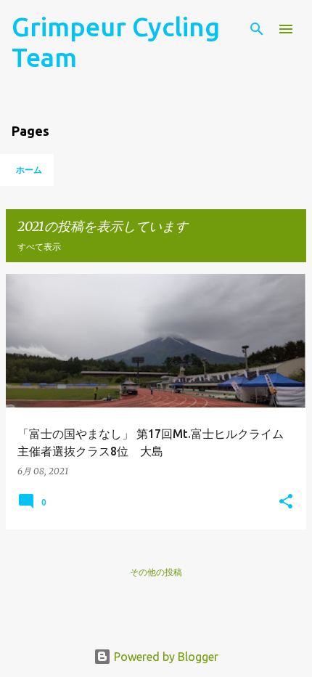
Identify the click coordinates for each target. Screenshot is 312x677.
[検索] (257, 29)
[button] (286, 502)
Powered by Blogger (164, 656)
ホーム (29, 169)
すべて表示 (39, 246)
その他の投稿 (156, 572)
